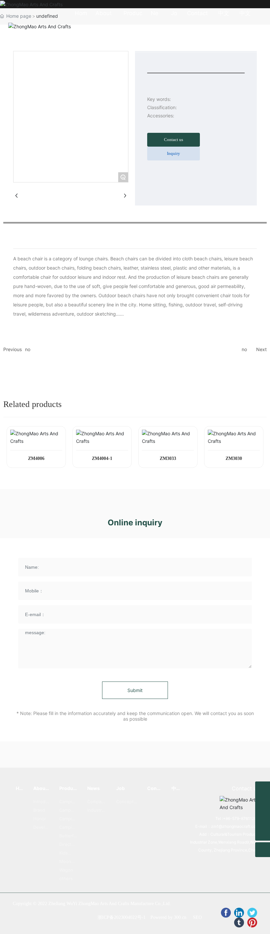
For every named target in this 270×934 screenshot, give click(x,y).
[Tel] (262, 818)
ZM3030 (234, 458)
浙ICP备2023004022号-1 (121, 917)
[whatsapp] (262, 788)
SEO (197, 917)
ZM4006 (36, 458)
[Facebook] (226, 913)
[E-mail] (262, 803)
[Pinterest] (252, 922)
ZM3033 (168, 458)
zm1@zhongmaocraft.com (235, 826)
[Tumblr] (239, 922)
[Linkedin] (239, 913)
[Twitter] (252, 913)
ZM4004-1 (102, 458)
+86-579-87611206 (241, 818)
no (27, 349)
